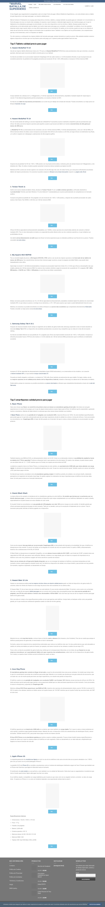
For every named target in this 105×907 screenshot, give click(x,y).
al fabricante (88, 307)
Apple (31, 759)
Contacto (12, 865)
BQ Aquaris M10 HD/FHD (21, 255)
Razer (14, 404)
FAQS (11, 884)
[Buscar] (81, 6)
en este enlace (21, 240)
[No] (103, 905)
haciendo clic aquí (20, 104)
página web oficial (81, 172)
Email (77, 872)
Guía (35, 4)
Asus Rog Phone (18, 669)
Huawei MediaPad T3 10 (21, 48)
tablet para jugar (34, 591)
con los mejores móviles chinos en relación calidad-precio (45, 583)
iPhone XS (25, 765)
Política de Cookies (15, 869)
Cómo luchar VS (34, 7)
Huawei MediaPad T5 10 (21, 119)
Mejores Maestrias (45, 4)
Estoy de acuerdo (94, 904)
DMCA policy (13, 888)
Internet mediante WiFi (17, 373)
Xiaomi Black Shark (19, 493)
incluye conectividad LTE (41, 373)
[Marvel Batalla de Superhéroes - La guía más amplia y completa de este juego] (17, 6)
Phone (19, 404)
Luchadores (57, 4)
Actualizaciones (68, 4)
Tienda (30, 4)
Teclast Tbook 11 (18, 187)
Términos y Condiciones (16, 880)
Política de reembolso (15, 877)
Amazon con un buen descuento (59, 172)
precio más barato (52, 383)
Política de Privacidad (15, 873)
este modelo (24, 771)
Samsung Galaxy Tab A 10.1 (23, 324)
